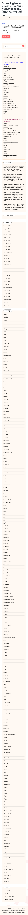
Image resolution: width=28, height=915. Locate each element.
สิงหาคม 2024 (7, 296)
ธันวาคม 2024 (7, 284)
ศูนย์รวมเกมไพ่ (7, 752)
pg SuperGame (7, 502)
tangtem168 (7, 643)
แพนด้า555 (6, 878)
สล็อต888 (6, 81)
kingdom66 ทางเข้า (8, 452)
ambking (6, 352)
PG (4, 493)
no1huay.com (7, 481)
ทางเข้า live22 (7, 702)
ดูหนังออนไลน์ (7, 149)
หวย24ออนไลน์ (7, 828)
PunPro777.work (7, 561)
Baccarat (6, 358)
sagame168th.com (8, 596)
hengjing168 (7, 417)
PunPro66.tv (7, 555)
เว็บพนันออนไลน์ (7, 858)
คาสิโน (5, 690)
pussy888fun (7, 573)
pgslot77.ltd (7, 531)
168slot (5, 314)
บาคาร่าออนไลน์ (7, 714)
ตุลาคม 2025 (7, 255)
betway (6, 364)
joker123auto (7, 440)
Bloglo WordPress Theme (18, 912)
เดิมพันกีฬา (6, 846)
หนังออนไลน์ (6, 825)
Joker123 (6, 437)
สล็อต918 (6, 781)
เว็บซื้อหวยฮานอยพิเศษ (9, 849)
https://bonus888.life (9, 79)
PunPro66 (6, 552)
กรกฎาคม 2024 (7, 299)
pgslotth (6, 543)
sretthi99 (6, 634)
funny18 (6, 96)
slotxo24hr (6, 88)
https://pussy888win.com (10, 134)
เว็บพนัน (5, 855)
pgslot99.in (6, 537)
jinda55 (5, 432)
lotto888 (6, 470)
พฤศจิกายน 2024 (8, 287)
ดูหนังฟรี (5, 151)
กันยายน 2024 (7, 293)
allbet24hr (6, 346)
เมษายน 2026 (7, 237)
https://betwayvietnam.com (11, 107)
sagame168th (7, 593)
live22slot (6, 464)
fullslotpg (6, 399)
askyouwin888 (7, 355)
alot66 (5, 349)
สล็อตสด (5, 799)
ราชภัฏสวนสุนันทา (8, 746)
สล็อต (5, 761)
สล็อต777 (6, 775)
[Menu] (3, 15)
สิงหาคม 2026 (7, 226)
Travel (5, 652)
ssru (5, 640)
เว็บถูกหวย (6, 852)
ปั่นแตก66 (6, 719)
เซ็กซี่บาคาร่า (7, 843)
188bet (5, 320)
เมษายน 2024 (7, 305)
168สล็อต (6, 317)
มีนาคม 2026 (7, 240)
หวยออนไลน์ (6, 831)
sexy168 (6, 608)
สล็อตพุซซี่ (6, 796)
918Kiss (5, 332)
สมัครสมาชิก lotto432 (9, 758)
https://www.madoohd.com (11, 125)
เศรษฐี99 (6, 872)
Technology (7, 646)
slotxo (5, 628)
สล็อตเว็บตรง (7, 75)
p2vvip (5, 487)
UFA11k (5, 658)
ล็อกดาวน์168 (7, 749)
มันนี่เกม (5, 737)
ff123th (5, 393)
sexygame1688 (7, 614)
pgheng (5, 514)
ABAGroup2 (6, 343)
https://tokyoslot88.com (10, 105)
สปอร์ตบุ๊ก (6, 755)
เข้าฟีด (6, 893)
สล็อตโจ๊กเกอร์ (7, 819)
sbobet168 (6, 605)
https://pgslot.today (9, 83)
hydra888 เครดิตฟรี (8, 423)
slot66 (5, 73)
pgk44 (5, 520)
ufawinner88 (7, 681)
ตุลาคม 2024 (7, 290)
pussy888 (6, 85)
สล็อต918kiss (7, 784)
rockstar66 (6, 584)
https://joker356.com (9, 101)
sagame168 (6, 590)
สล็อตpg (5, 790)
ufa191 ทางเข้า (7, 661)
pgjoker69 (6, 517)
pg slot (5, 138)
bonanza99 (7, 370)
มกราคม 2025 (7, 281)
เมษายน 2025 (7, 273)
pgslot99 (6, 534)
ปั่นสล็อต (5, 717)
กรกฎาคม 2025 (7, 264)
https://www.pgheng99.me (11, 142)
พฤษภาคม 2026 (7, 234)
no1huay (6, 479)
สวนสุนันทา (6, 822)
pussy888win (7, 578)
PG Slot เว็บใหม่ (7, 499)
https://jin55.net (8, 70)
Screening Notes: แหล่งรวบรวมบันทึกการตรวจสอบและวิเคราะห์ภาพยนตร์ (12, 7)
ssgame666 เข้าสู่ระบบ (9, 637)
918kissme (6, 337)
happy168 (6, 411)
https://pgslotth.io (8, 100)
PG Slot (5, 496)
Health (5, 414)
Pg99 (5, 505)
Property (6, 549)
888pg (5, 329)
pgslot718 (6, 526)
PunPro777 (6, 558)
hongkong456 (7, 420)
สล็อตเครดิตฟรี (7, 805)
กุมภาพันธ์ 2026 (7, 243)
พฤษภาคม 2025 (7, 270)
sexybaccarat (7, 136)
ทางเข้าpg (6, 705)
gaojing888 (6, 408)
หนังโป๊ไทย (6, 92)
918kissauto (7, 335)
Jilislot (5, 429)
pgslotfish (6, 540)
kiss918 (5, 98)
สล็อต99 (5, 787)
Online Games (7, 484)
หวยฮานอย (6, 834)
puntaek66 (6, 564)
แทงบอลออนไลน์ (7, 875)
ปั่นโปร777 (6, 725)
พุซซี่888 (6, 731)
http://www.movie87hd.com (11, 130)
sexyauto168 (7, 611)
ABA (5, 340)
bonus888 (6, 373)
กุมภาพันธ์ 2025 (7, 278)
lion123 (5, 458)
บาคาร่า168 (6, 711)
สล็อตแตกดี (6, 816)
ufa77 (5, 667)
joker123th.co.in (8, 443)
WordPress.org (9, 899)
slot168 (5, 622)
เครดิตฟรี (6, 840)
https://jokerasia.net (9, 109)
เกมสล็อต (6, 837)
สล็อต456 (6, 766)
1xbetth (5, 94)
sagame (6, 127)
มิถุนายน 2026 (7, 231)
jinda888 (6, 434)
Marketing (6, 476)
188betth (6, 323)
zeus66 (5, 687)
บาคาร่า (5, 708)
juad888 (6, 446)
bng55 (5, 367)
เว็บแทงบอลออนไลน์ (8, 869)
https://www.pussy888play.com (12, 132)
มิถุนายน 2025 (7, 267)
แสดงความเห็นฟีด (9, 896)
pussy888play (7, 575)
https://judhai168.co (9, 77)
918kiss (5, 123)
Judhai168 (6, 449)
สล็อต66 (5, 769)
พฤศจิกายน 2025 (8, 252)
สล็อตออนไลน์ (7, 802)
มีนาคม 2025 (7, 276)
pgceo (5, 508)
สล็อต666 (6, 772)
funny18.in (6, 405)
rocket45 (6, 581)
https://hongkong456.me (10, 155)
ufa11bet (6, 655)
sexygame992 (7, 617)
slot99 (5, 71)
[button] (23, 46)
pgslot (5, 111)
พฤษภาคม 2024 (7, 302)
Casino (5, 385)
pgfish (5, 511)
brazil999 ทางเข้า (8, 376)
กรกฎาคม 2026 (7, 229)
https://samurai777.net (9, 103)
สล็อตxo (5, 793)
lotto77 (5, 467)
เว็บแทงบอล (6, 866)
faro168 (6, 153)
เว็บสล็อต (6, 861)
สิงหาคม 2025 (7, 261)
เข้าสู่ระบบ (7, 890)
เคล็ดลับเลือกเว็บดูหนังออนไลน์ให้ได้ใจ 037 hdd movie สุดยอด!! (13, 27)
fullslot (5, 143)
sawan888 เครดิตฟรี (9, 599)
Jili (4, 426)
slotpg (5, 90)
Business (6, 382)
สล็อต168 (6, 764)
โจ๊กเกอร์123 (6, 66)
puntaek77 (6, 567)
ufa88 (5, 670)
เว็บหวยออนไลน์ (7, 863)
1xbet (5, 326)
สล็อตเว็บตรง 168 (8, 811)
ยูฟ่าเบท (5, 740)
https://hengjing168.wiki (10, 68)
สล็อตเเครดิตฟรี (7, 814)
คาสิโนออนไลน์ (7, 693)
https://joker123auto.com (10, 129)
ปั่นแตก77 (6, 722)
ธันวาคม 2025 (7, 249)
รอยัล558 (6, 743)
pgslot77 (6, 528)
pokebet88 (6, 546)
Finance (6, 396)
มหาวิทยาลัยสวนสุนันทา (9, 734)
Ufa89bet (6, 672)
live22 (5, 145)
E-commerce (7, 387)
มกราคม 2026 (7, 246)
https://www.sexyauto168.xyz (11, 86)
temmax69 (6, 649)
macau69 (6, 473)
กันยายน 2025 (7, 258)
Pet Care (6, 490)
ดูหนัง (3, 23)
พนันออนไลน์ (6, 728)
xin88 (5, 684)
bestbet (6, 361)
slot (4, 620)
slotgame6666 (7, 625)
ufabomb (6, 678)
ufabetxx (6, 675)
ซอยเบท (5, 696)
